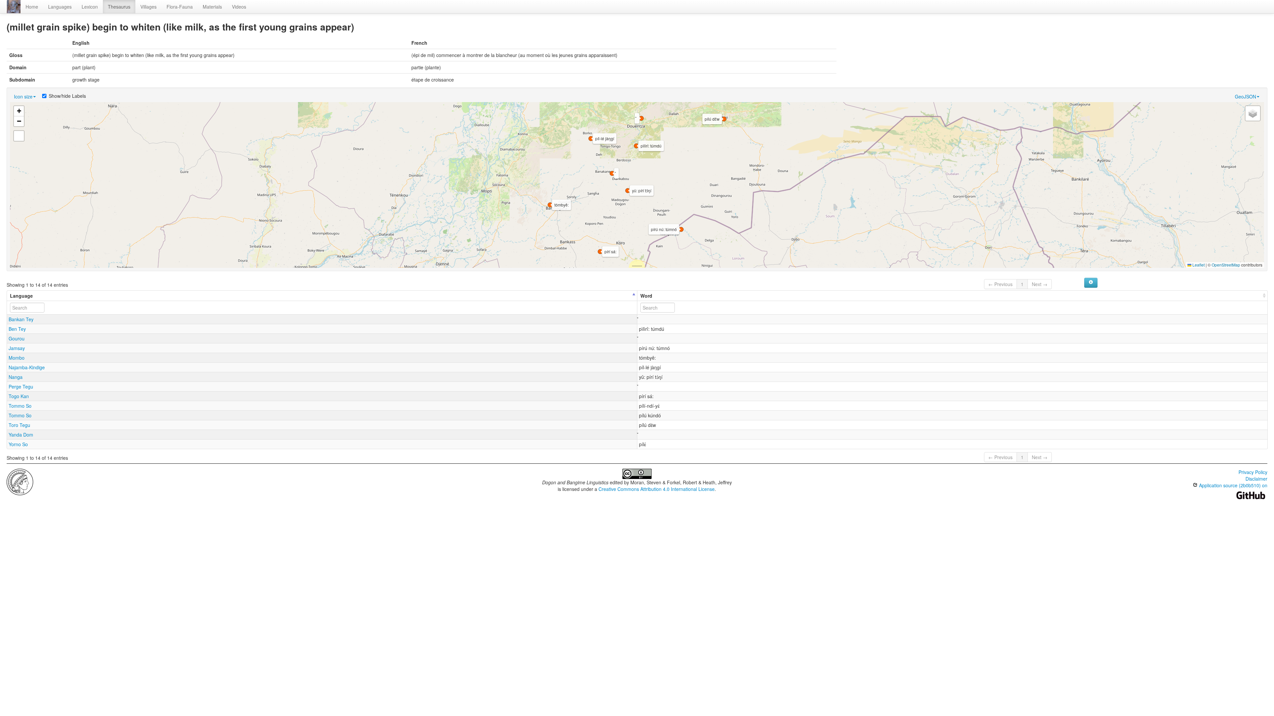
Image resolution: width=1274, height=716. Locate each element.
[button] (612, 173)
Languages (60, 6)
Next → (1039, 284)
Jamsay (17, 348)
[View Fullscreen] (19, 136)
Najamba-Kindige (27, 367)
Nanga (16, 377)
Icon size (23, 96)
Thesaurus (119, 6)
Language (21, 295)
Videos (239, 6)
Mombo (17, 357)
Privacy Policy (1253, 472)
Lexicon (90, 6)
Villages (148, 6)
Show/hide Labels (67, 95)
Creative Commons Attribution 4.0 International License (657, 489)
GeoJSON (1245, 96)
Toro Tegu (19, 425)
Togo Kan (19, 396)
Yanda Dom (21, 434)
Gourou (17, 338)
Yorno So (18, 444)
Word (646, 295)
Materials (212, 6)
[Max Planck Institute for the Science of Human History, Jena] (20, 481)
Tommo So (20, 405)
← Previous (1000, 284)
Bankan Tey (21, 319)
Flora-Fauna (180, 6)
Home (32, 6)
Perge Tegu (21, 386)
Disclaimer (1256, 478)
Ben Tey (17, 329)
